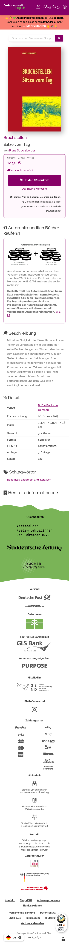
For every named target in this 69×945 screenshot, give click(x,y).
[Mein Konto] (39, 7)
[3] (8, 315)
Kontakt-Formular (39, 850)
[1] (57, 312)
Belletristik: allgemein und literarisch (29, 479)
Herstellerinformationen (33, 493)
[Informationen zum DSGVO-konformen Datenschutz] (34, 801)
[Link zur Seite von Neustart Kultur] (34, 867)
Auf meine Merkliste (34, 188)
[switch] (61, 929)
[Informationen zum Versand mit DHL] (34, 607)
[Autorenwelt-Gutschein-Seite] (34, 628)
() (49, 7)
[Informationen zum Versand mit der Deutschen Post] (34, 598)
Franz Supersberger (22, 150)
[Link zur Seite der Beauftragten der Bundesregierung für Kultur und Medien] (34, 883)
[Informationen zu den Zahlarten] (20, 729)
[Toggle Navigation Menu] (65, 7)
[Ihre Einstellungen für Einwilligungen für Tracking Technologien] (63, 939)
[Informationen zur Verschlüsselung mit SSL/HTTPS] (34, 785)
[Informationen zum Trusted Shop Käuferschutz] (34, 818)
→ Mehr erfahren (34, 26)
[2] (60, 312)
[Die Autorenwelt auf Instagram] (34, 711)
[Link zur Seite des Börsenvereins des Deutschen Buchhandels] (34, 889)
